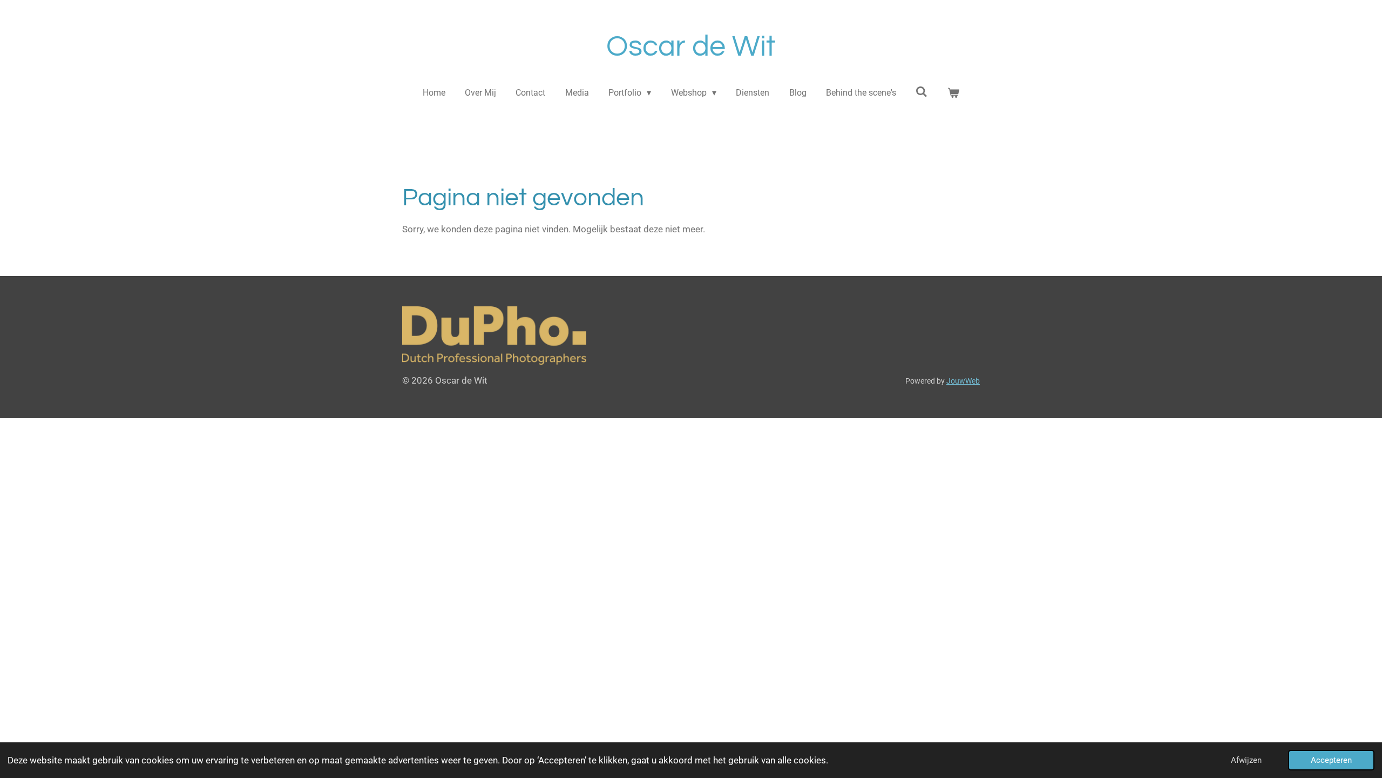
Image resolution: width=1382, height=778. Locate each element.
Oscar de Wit (691, 47)
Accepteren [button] (1331, 760)
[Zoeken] (921, 91)
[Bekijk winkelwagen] (953, 93)
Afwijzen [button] (1246, 760)
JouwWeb (963, 381)
